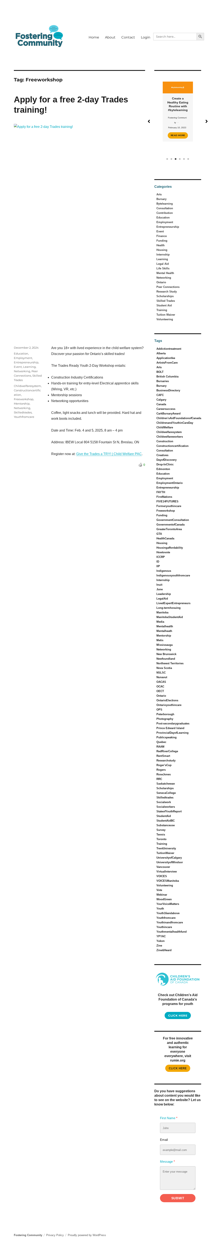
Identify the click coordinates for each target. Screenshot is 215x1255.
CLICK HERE (178, 1068)
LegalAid (162, 598)
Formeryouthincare (168, 506)
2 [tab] (171, 159)
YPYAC (161, 936)
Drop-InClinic (165, 464)
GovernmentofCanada (170, 524)
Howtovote (163, 552)
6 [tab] (188, 159)
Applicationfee (165, 358)
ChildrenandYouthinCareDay (174, 422)
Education (21, 353)
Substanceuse (165, 825)
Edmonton (163, 469)
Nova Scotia (164, 668)
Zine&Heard (164, 950)
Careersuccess (165, 408)
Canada (161, 404)
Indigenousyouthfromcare (173, 575)
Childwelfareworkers (169, 436)
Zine (159, 945)
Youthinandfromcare (169, 922)
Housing (161, 250)
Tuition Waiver (165, 314)
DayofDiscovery (166, 459)
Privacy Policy (55, 1235)
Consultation (164, 208)
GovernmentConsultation (172, 520)
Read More (178, 135)
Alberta (161, 353)
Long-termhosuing (168, 607)
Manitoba (162, 612)
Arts (159, 194)
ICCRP (160, 557)
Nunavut (161, 677)
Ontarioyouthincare (168, 705)
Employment (23, 358)
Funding (161, 240)
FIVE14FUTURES (167, 501)
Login (145, 37)
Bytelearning (164, 203)
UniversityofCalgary (169, 857)
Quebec (161, 742)
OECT (160, 691)
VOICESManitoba (167, 880)
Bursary (161, 199)
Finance (161, 236)
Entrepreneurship (26, 362)
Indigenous (163, 570)
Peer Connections (168, 287)
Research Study (166, 291)
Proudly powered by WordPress (87, 1235)
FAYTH (160, 492)
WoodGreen (164, 899)
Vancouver (163, 866)
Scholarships (165, 296)
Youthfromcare (24, 416)
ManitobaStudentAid (169, 617)
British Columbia (167, 376)
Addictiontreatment (168, 348)
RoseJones (163, 774)
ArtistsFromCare (167, 362)
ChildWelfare (164, 427)
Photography (164, 718)
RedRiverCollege (167, 751)
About (110, 37)
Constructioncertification (172, 445)
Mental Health (165, 273)
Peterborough (165, 714)
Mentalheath (164, 631)
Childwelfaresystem (27, 386)
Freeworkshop (23, 399)
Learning (29, 366)
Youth (160, 908)
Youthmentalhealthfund (171, 931)
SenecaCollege (166, 792)
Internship (163, 254)
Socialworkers (165, 806)
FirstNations (164, 496)
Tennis (160, 834)
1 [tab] (167, 159)
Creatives (162, 455)
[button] (149, 121)
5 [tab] (184, 159)
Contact (128, 37)
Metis (159, 640)
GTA (159, 533)
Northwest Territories (170, 663)
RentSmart (163, 755)
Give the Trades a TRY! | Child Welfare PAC (109, 454)
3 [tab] (176, 159)
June (159, 589)
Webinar (161, 894)
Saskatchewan (165, 783)
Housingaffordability (169, 547)
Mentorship (22, 403)
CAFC (160, 395)
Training (161, 310)
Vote (159, 890)
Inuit (159, 584)
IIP (158, 566)
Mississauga (164, 644)
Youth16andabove (168, 913)
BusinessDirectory (168, 390)
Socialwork (163, 802)
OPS (159, 709)
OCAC (160, 686)
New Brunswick (166, 654)
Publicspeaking (166, 737)
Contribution (164, 212)
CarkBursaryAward (168, 413)
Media (160, 621)
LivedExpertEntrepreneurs (173, 603)
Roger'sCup (164, 765)
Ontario (161, 282)
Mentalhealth (164, 626)
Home (94, 37)
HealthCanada (165, 538)
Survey (160, 829)
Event (18, 366)
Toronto (161, 839)
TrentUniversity (166, 848)
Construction (164, 441)
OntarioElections (167, 700)
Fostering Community (28, 1235)
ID (157, 561)
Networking (22, 371)
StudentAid (163, 816)
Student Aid (164, 305)
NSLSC (161, 672)
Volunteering (164, 319)
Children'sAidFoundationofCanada (178, 418)
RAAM (160, 746)
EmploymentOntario (169, 483)
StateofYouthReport (169, 811)
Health (160, 245)
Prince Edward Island (170, 728)
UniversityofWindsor (169, 862)
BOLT (160, 371)
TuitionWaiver (165, 853)
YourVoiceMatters (167, 904)
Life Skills (162, 268)
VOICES (161, 876)
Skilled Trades (165, 300)
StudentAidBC (165, 820)
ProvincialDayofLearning (172, 732)
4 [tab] (180, 159)
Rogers (161, 769)
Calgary (161, 399)
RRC (159, 779)
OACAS (161, 681)
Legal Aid (162, 263)
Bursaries (162, 381)
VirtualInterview (166, 871)
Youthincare (164, 927)
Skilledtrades (23, 412)
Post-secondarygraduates (172, 723)
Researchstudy (166, 760)
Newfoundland (165, 658)
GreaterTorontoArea (169, 529)
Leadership (163, 594)
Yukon (160, 941)
